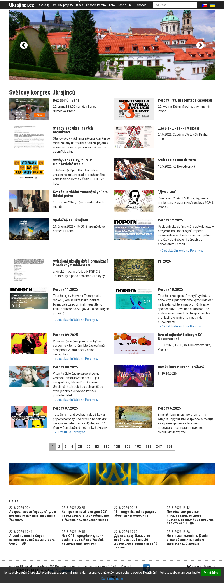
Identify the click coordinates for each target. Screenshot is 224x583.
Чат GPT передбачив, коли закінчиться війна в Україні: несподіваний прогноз (83, 539)
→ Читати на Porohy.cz (69, 432)
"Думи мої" (167, 192)
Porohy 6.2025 (169, 408)
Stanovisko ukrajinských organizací (73, 130)
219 (148, 447)
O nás (79, 5)
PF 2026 (164, 261)
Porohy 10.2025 (170, 289)
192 (138, 447)
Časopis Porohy (96, 5)
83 (97, 447)
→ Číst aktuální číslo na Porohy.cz (181, 250)
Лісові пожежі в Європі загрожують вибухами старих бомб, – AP (32, 539)
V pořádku (211, 572)
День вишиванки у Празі (178, 128)
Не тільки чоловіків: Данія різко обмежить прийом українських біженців (187, 539)
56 (88, 447)
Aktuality (44, 5)
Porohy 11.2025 (65, 289)
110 (106, 447)
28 (80, 447)
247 (159, 447)
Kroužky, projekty (62, 5)
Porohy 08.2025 (65, 367)
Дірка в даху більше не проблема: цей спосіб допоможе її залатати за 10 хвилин (136, 541)
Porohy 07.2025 (65, 408)
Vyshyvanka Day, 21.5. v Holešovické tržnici (72, 162)
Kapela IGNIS (125, 5)
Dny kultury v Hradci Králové (181, 367)
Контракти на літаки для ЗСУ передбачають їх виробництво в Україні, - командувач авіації (85, 515)
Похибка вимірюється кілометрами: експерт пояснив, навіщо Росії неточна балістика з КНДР (190, 517)
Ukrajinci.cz (21, 5)
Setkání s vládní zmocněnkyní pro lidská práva (80, 194)
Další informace (112, 578)
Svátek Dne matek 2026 (177, 160)
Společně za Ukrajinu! (70, 220)
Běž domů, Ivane (66, 100)
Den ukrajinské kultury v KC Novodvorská (180, 336)
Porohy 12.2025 (170, 220)
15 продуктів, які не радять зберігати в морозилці (135, 514)
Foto (112, 5)
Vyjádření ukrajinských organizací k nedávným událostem (80, 263)
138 (117, 447)
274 (169, 447)
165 (127, 447)
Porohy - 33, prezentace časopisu (185, 100)
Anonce (141, 5)
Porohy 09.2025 (65, 334)
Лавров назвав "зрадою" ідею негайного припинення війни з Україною (32, 515)
